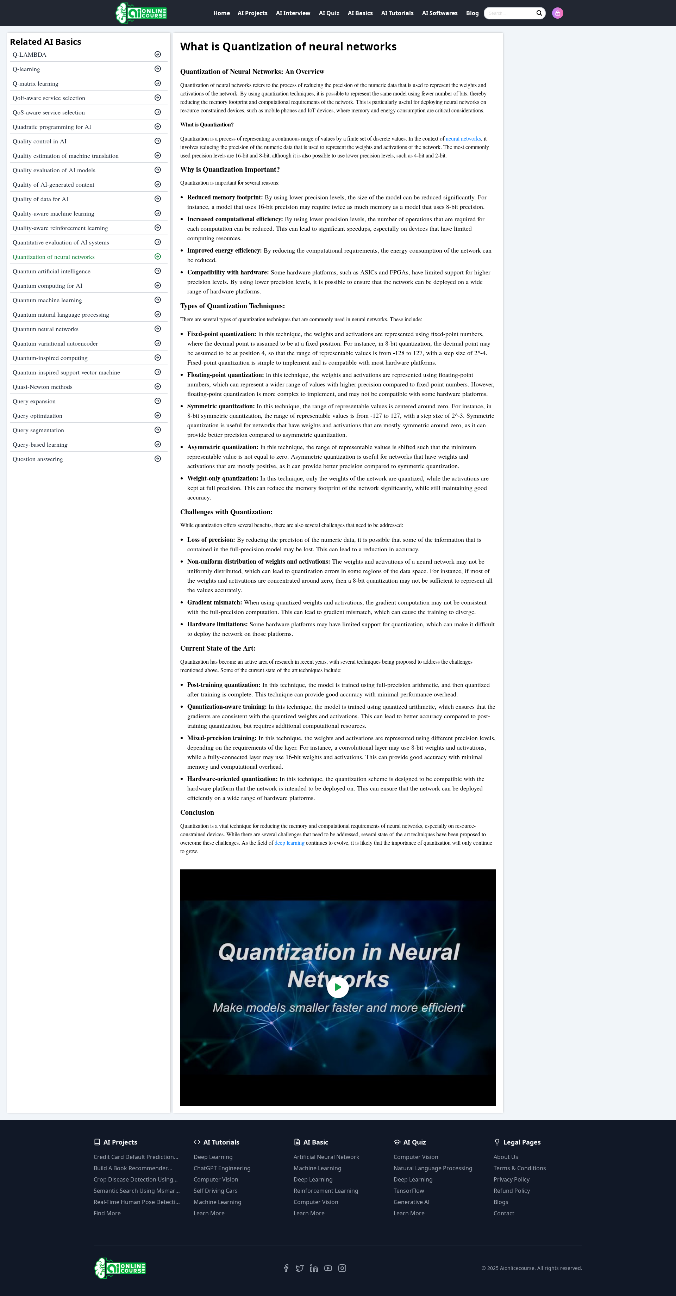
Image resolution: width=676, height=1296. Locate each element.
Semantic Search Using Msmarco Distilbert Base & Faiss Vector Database (138, 1191)
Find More (107, 1213)
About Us (506, 1157)
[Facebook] (286, 1268)
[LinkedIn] (314, 1268)
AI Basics (360, 13)
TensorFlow (409, 1191)
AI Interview (293, 13)
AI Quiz (329, 13)
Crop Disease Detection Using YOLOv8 (133, 1180)
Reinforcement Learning (326, 1191)
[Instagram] (342, 1268)
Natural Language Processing (433, 1168)
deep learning (290, 842)
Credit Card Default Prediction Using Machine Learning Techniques (134, 1157)
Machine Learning (218, 1202)
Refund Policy (512, 1191)
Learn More (209, 1213)
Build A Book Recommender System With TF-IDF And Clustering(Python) (131, 1168)
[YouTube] (328, 1268)
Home (221, 13)
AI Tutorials (397, 13)
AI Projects (253, 13)
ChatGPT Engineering (222, 1168)
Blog (472, 13)
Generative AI (412, 1202)
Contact (504, 1213)
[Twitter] (300, 1268)
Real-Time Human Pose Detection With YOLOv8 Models (138, 1202)
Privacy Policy (512, 1179)
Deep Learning (213, 1157)
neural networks (463, 138)
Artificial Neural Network (326, 1157)
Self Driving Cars (216, 1191)
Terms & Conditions (520, 1168)
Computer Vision (216, 1179)
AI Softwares (440, 13)
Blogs (501, 1202)
